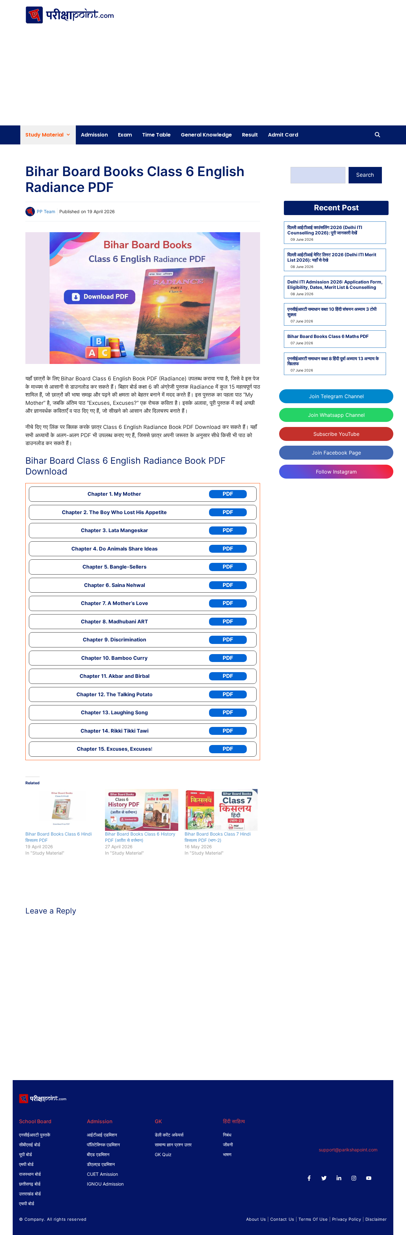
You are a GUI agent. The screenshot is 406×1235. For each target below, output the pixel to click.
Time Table (156, 134)
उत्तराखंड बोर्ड (30, 1193)
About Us (256, 1219)
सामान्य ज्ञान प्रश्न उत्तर (173, 1144)
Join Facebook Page (336, 452)
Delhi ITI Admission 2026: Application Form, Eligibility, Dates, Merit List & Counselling (335, 284)
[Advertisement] (203, 78)
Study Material (44, 134)
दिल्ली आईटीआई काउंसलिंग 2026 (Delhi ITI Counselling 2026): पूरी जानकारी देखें (324, 230)
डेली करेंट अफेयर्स (169, 1134)
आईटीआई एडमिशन (102, 1134)
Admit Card (283, 134)
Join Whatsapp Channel (336, 415)
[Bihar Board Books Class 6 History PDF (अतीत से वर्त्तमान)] (141, 810)
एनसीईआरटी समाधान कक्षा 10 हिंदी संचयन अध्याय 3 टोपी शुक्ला (332, 312)
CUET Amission (102, 1174)
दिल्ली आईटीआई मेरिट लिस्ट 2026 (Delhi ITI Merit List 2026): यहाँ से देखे (331, 257)
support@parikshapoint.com (348, 1149)
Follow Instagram (336, 471)
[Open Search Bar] (377, 134)
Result (250, 134)
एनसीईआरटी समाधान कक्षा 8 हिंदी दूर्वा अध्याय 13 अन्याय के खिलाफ (333, 361)
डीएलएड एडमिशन (101, 1164)
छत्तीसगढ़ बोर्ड (30, 1184)
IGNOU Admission (105, 1184)
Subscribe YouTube (336, 434)
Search (365, 175)
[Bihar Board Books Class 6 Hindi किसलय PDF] (62, 810)
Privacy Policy (346, 1219)
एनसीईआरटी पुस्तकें (34, 1134)
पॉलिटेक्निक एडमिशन (103, 1144)
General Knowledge (206, 134)
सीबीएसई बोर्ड (29, 1144)
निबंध (227, 1134)
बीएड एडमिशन (98, 1154)
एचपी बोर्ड (26, 1203)
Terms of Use (313, 1219)
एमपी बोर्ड (26, 1164)
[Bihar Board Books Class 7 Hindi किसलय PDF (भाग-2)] (221, 810)
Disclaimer (376, 1219)
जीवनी (228, 1144)
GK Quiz (163, 1154)
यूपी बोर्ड (25, 1154)
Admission (94, 134)
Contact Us (282, 1219)
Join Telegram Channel (336, 396)
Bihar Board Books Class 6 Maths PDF (328, 336)
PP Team (46, 211)
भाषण (227, 1154)
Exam (125, 134)
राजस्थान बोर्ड (30, 1174)
